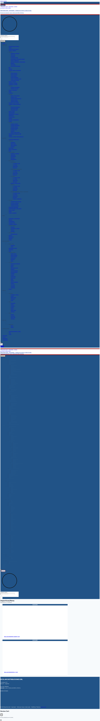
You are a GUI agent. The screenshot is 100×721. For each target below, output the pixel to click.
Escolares (13, 316)
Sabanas (10, 238)
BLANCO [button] (4, 138)
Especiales (13, 277)
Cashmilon (13, 303)
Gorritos (10, 235)
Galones (10, 94)
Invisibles (13, 306)
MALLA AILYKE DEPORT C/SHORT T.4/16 (12, 636)
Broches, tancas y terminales (15, 70)
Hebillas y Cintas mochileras (15, 104)
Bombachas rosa (14, 267)
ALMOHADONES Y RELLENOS (15, 208)
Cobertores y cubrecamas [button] (16, 169)
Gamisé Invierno (12, 225)
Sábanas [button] (13, 184)
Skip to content (3, 1)
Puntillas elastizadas (15, 125)
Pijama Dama (13, 253)
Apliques (10, 52)
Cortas (12, 304)
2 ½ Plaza (15, 164)
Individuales (13, 156)
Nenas (12, 327)
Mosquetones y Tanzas (13, 114)
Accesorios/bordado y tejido (15, 331)
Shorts (12, 280)
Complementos (12, 222)
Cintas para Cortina (15, 80)
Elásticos (10, 85)
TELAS (3, 337)
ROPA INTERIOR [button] (5, 241)
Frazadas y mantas (13, 224)
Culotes (12, 275)
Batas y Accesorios (13, 149)
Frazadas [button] (13, 176)
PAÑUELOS (11, 115)
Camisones (13, 258)
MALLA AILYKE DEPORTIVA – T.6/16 (11, 672)
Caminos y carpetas (15, 153)
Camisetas (11, 249)
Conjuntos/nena (14, 272)
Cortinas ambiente (15, 203)
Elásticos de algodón (15, 87)
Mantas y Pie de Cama (15, 183)
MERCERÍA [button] (4, 45)
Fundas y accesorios (17, 198)
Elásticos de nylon (14, 88)
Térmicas (13, 299)
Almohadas (11, 148)
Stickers (10, 135)
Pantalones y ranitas (15, 228)
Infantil (10, 211)
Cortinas (10, 200)
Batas (12, 260)
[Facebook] (1, 3)
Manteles (13, 157)
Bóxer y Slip (11, 244)
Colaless (12, 269)
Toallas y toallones (13, 212)
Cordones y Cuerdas (13, 83)
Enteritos (13, 227)
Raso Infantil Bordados (15, 66)
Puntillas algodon (14, 124)
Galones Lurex (14, 97)
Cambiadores (11, 221)
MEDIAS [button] (4, 290)
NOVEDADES (5, 339)
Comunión (13, 56)
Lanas (10, 334)
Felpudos (13, 146)
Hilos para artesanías (15, 107)
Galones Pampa (14, 100)
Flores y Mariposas (15, 60)
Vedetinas (13, 287)
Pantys (12, 308)
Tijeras (10, 47)
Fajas (10, 251)
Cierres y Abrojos (12, 81)
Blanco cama (11, 160)
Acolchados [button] (13, 162)
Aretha (12, 265)
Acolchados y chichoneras (14, 218)
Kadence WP (43, 707)
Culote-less (13, 276)
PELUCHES (4, 335)
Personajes (13, 64)
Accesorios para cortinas (16, 201)
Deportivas (11, 324)
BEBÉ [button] (3, 215)
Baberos (10, 220)
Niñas (12, 279)
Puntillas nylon (14, 129)
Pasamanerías (12, 116)
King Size (15, 167)
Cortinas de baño (14, 204)
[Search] (1, 39)
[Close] (0, 342)
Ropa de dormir (12, 252)
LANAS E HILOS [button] (5, 328)
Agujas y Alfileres (12, 50)
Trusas (10, 289)
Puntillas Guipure (14, 126)
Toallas (10, 239)
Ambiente (13, 142)
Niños (12, 246)
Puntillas (10, 122)
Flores (10, 91)
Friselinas (11, 92)
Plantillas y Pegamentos (14, 119)
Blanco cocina (12, 152)
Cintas (10, 71)
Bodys (12, 266)
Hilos (10, 105)
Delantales (13, 155)
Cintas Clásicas (14, 73)
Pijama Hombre (14, 255)
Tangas (12, 283)
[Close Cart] (1, 714)
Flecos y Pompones (13, 90)
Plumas (10, 121)
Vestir (12, 300)
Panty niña (13, 317)
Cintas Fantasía (14, 74)
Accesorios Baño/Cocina (14, 139)
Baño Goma (13, 143)
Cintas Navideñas (14, 77)
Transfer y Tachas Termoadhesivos (16, 136)
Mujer (10, 301)
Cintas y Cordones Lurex (16, 78)
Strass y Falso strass (15, 95)
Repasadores (13, 159)
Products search (3, 35)
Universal (13, 286)
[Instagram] (3, 3)
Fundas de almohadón (13, 207)
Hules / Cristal (12, 111)
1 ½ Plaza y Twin (16, 163)
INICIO (3, 43)
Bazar (10, 150)
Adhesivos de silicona (15, 263)
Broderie (12, 131)
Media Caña (13, 297)
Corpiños (13, 273)
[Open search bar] (0, 34)
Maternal (13, 259)
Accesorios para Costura (14, 46)
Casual (12, 314)
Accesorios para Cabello (14, 102)
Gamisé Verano (12, 232)
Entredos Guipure (14, 128)
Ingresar (3, 5)
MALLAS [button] (4, 320)
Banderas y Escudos (15, 53)
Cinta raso (13, 54)
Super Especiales (14, 282)
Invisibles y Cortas (14, 294)
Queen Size (15, 166)
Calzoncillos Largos (13, 248)
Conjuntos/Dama (14, 270)
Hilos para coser (14, 109)
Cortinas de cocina (15, 205)
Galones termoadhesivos (16, 98)
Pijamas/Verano (14, 234)
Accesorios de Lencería (14, 49)
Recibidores (11, 236)
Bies (10, 67)
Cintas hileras (14, 76)
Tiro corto (13, 284)
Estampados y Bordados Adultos (18, 59)
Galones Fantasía (14, 101)
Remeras (13, 231)
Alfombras (11, 140)
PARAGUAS (4, 338)
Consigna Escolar (14, 57)
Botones (10, 69)
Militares (12, 63)
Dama (12, 325)
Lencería (10, 262)
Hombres (13, 245)
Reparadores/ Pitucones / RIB (15, 133)
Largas (12, 296)
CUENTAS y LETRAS (13, 84)
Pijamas (12, 229)
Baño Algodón (14, 145)
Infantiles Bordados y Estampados (18, 61)
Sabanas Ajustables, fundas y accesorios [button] (19, 191)
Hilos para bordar (14, 108)
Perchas (10, 118)
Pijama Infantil (14, 256)
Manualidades (12, 112)
